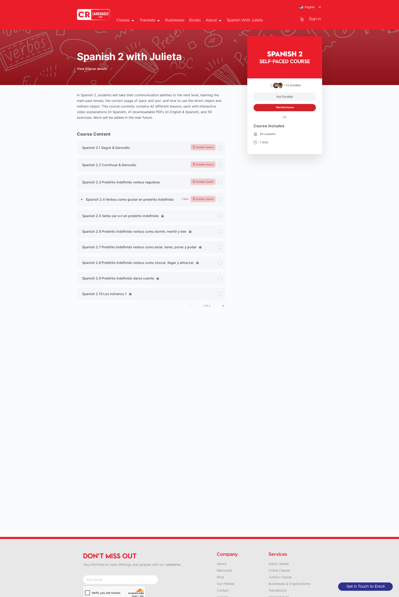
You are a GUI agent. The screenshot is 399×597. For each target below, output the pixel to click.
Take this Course (285, 107)
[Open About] (220, 20)
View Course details (92, 69)
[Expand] (82, 199)
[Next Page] (223, 306)
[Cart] (302, 19)
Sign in (315, 19)
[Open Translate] (158, 20)
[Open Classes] (133, 20)
